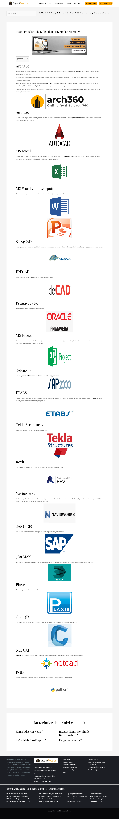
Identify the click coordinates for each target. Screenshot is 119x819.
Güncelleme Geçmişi (70, 767)
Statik (18, 247)
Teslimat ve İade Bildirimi (96, 767)
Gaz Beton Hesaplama (98, 799)
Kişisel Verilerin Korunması (96, 762)
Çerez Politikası (93, 759)
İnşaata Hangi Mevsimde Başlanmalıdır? (74, 733)
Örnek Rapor (92, 3)
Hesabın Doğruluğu (69, 765)
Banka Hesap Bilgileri (70, 770)
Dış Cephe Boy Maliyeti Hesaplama (18, 801)
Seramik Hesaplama (74, 801)
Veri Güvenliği (92, 770)
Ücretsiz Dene (107, 3)
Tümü (41, 13)
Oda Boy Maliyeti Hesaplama (49, 799)
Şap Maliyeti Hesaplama (75, 794)
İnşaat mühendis (77, 118)
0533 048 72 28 (47, 781)
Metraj (66, 156)
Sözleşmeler (92, 765)
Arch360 (23, 65)
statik (87, 247)
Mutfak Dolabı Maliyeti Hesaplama (18, 796)
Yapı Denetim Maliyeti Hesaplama (50, 794)
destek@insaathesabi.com (47, 776)
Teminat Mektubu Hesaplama (77, 796)
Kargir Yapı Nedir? (70, 740)
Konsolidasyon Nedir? (29, 731)
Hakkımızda (66, 759)
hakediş (72, 156)
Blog (64, 772)
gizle (25, 59)
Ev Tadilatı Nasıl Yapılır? (31, 740)
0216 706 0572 (44, 779)
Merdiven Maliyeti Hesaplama (17, 794)
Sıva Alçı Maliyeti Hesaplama (48, 801)
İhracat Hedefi (68, 762)
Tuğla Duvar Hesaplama (98, 796)
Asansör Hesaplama (74, 799)
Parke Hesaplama (96, 794)
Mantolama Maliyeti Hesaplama (50, 796)
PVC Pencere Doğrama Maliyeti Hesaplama (21, 799)
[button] (45, 3)
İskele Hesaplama (96, 801)
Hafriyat (18, 656)
